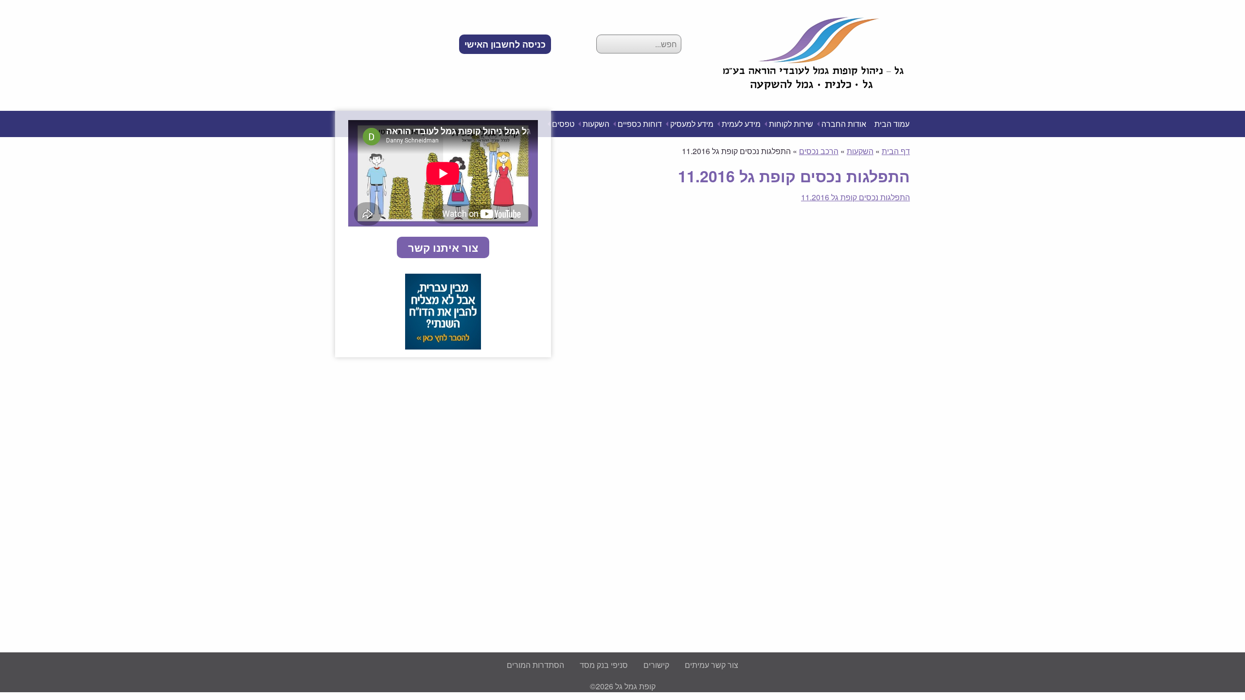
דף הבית (896, 151)
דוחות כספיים (640, 123)
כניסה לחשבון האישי (505, 44)
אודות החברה (843, 123)
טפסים (563, 123)
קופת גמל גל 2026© (623, 686)
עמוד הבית (891, 123)
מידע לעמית (741, 123)
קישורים (656, 664)
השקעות (596, 123)
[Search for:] (638, 44)
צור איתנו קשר (443, 247)
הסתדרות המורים (535, 664)
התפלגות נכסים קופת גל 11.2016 (855, 197)
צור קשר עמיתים (711, 664)
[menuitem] (505, 44)
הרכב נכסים (818, 151)
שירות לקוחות (791, 123)
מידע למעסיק (691, 123)
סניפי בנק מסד (604, 664)
